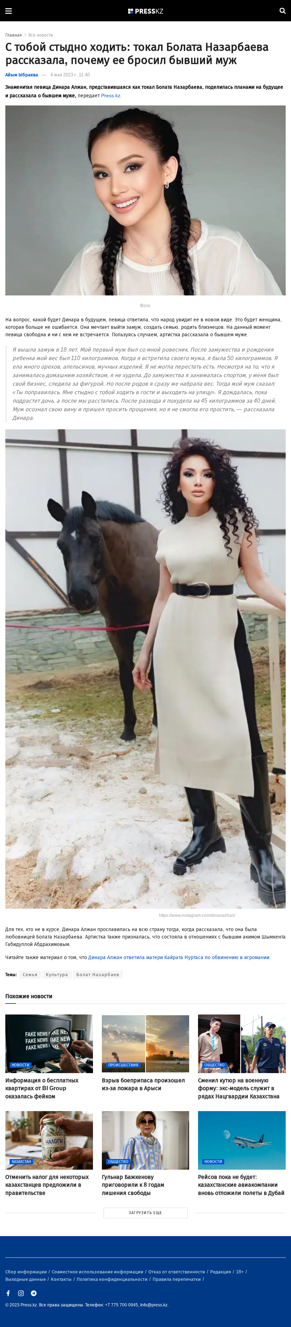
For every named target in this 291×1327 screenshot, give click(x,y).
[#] (146, 11)
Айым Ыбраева (21, 74)
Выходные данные (26, 1279)
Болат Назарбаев (97, 974)
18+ (240, 1271)
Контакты (62, 1279)
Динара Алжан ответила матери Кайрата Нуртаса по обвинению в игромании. (179, 958)
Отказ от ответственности (177, 1271)
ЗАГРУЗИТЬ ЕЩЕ (145, 1213)
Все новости (40, 35)
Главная (13, 35)
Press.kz (110, 96)
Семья (30, 974)
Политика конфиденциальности (113, 1279)
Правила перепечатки (177, 1279)
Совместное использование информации (98, 1271)
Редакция (221, 1271)
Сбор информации (26, 1271)
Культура (57, 974)
